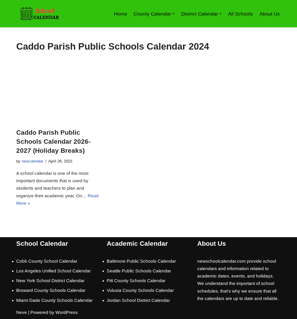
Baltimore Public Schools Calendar (141, 261)
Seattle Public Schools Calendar (139, 270)
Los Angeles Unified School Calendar (53, 270)
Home (120, 13)
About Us (269, 13)
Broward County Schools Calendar (50, 290)
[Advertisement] (148, 93)
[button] (173, 14)
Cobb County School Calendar (46, 261)
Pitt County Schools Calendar (136, 280)
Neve (21, 312)
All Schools (240, 13)
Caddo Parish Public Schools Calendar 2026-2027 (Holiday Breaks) (53, 141)
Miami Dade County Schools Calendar (54, 300)
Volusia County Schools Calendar (140, 290)
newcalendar (32, 161)
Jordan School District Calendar (138, 300)
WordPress (66, 312)
